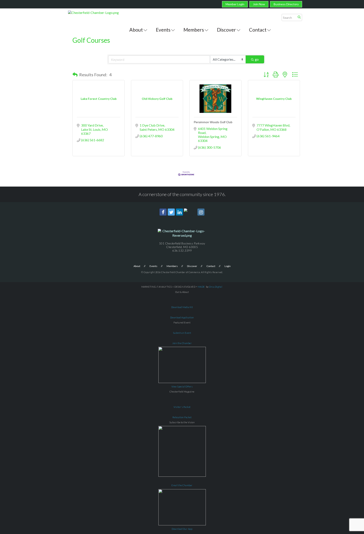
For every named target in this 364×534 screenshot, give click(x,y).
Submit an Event (182, 332)
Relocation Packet (182, 417)
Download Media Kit (182, 307)
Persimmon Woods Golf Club (213, 122)
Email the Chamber (182, 485)
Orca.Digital (215, 286)
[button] (75, 74)
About (136, 30)
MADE (201, 286)
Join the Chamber (182, 343)
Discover (226, 30)
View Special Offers (182, 386)
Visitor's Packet (182, 407)
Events (163, 30)
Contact (257, 30)
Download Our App (182, 528)
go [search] (257, 59)
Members (193, 30)
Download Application (182, 317)
